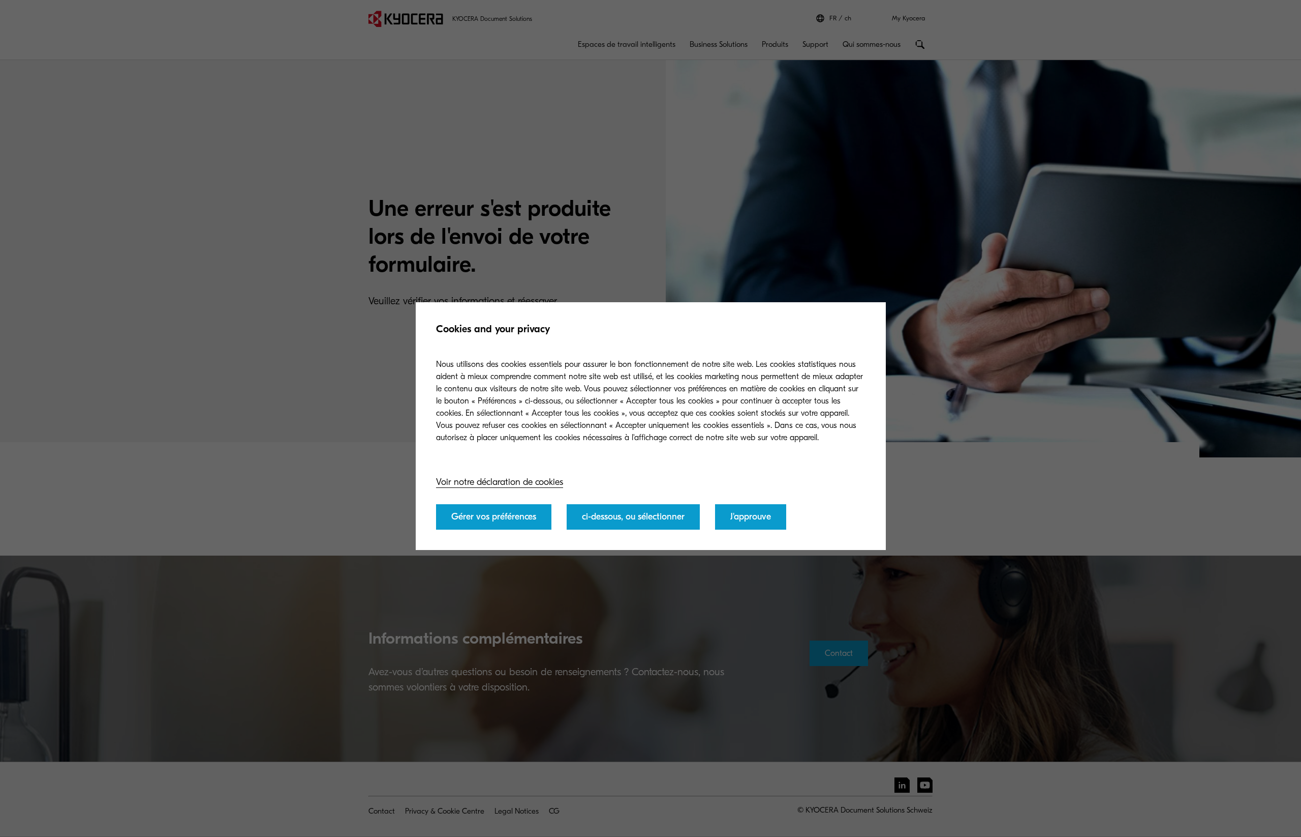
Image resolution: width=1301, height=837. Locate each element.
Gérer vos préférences (493, 516)
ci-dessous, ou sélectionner (633, 516)
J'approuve (750, 516)
